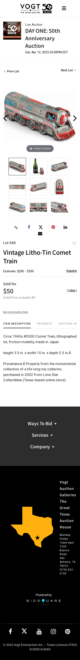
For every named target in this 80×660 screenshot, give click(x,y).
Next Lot (67, 70)
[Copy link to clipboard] (16, 227)
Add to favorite (74, 243)
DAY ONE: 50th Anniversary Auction (42, 38)
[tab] (17, 325)
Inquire (71, 270)
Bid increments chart (15, 312)
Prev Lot (12, 71)
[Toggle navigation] (64, 8)
